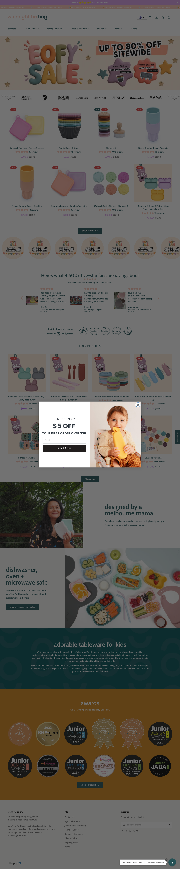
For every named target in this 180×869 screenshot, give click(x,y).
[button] (172, 862)
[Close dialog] (138, 405)
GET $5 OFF (64, 448)
